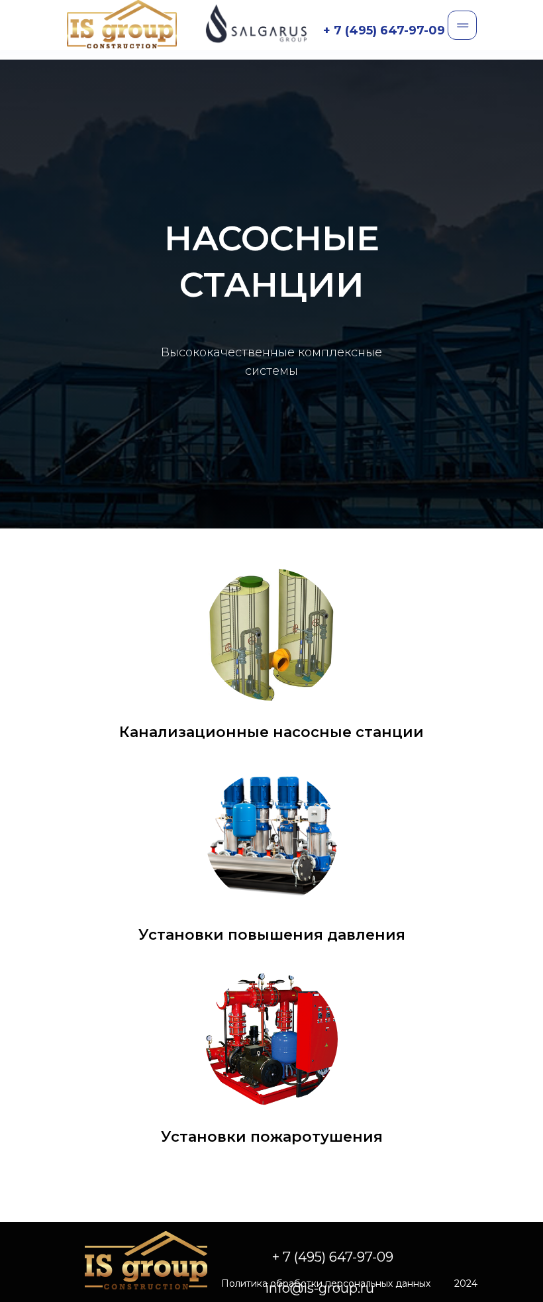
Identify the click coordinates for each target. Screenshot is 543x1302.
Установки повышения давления (271, 1247)
